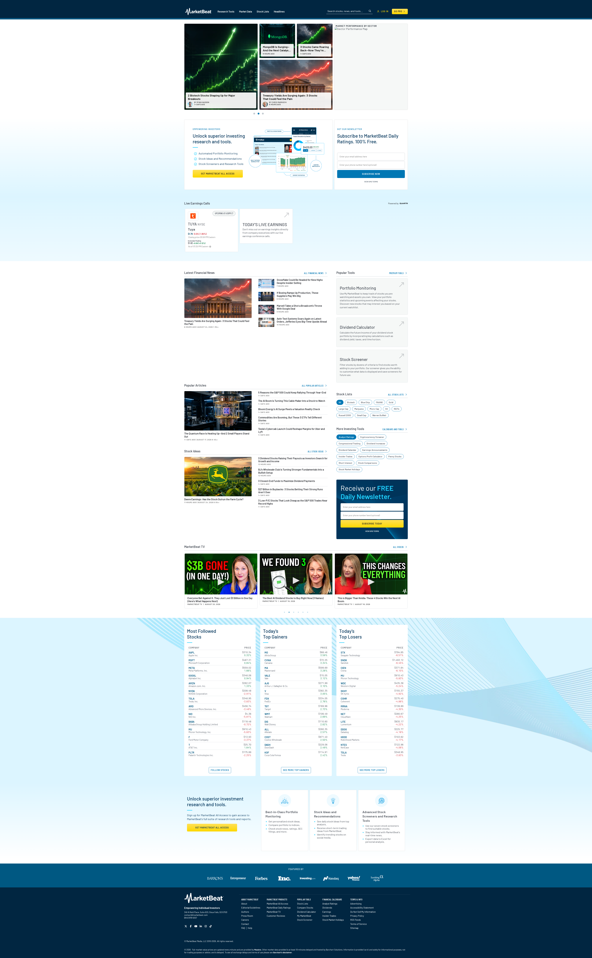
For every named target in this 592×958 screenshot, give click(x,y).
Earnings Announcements (374, 450)
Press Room (247, 915)
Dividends (327, 907)
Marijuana (359, 408)
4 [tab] (298, 611)
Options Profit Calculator (370, 456)
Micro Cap (374, 408)
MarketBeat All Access (277, 903)
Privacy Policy (357, 915)
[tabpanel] (221, 580)
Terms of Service (358, 924)
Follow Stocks (220, 770)
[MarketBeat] (198, 11)
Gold (391, 402)
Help (250, 928)
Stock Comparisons (367, 463)
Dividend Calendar (347, 450)
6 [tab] (307, 611)
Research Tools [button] (226, 11)
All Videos (398, 546)
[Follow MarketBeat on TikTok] (211, 926)
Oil (386, 408)
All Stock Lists (396, 394)
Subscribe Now (371, 174)
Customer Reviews (276, 915)
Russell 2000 (345, 415)
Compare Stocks (305, 907)
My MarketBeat (304, 915)
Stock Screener (304, 919)
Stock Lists (302, 903)
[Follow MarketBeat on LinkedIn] (201, 926)
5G (340, 402)
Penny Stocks (394, 456)
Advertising (356, 903)
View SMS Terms (371, 181)
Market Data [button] (245, 11)
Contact (245, 924)
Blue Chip (365, 402)
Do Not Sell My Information (363, 911)
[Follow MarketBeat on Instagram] (206, 926)
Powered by (393, 203)
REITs (396, 408)
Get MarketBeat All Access (217, 173)
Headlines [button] (279, 11)
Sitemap (354, 928)
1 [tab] (284, 611)
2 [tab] (289, 611)
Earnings (326, 911)
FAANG (379, 402)
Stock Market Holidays (349, 469)
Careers (245, 919)
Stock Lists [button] (263, 11)
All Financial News (313, 273)
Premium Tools (396, 273)
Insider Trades (346, 456)
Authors (245, 911)
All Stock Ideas (316, 451)
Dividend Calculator (306, 911)
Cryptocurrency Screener (372, 437)
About (244, 903)
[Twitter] (186, 926)
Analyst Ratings (346, 437)
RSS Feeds (355, 919)
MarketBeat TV (274, 911)
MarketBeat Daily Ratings (279, 907)
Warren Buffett (379, 415)
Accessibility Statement (362, 907)
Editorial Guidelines (250, 907)
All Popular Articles (312, 385)
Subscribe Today (372, 523)
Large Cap (343, 408)
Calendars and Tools (393, 429)
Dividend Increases (376, 443)
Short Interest (345, 463)
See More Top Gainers (296, 770)
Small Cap (361, 415)
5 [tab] (302, 611)
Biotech (351, 402)
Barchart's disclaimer (282, 952)
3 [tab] (293, 611)
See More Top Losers (372, 770)
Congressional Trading (350, 443)
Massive (257, 949)
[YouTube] (196, 926)
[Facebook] (191, 926)
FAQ (243, 928)
